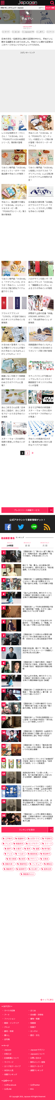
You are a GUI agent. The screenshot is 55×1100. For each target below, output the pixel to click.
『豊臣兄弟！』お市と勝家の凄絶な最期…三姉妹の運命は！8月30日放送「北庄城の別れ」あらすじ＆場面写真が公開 (38, 817)
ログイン (41, 8)
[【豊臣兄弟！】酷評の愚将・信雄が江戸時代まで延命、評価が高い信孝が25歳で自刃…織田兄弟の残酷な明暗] (11, 667)
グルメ (7, 1027)
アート (7, 1014)
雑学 (9, 848)
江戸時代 (8, 838)
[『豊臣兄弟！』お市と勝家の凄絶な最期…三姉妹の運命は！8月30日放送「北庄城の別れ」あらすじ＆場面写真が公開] (11, 819)
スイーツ (48, 843)
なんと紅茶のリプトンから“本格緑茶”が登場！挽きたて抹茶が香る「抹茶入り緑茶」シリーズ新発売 (38, 760)
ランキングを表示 (27, 829)
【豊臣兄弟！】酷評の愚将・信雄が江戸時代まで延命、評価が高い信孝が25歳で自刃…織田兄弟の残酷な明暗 (37, 665)
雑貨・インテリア (11, 1023)
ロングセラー (33, 843)
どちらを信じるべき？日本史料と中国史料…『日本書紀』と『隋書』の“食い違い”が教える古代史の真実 (37, 622)
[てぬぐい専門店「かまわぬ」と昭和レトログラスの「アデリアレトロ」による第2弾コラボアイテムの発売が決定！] (41, 158)
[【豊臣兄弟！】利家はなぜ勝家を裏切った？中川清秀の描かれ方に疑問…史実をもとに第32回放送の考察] (11, 639)
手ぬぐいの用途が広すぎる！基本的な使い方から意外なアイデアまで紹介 (40, 441)
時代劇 (47, 848)
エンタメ (34, 1031)
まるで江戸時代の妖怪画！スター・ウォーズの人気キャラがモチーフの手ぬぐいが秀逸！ (40, 412)
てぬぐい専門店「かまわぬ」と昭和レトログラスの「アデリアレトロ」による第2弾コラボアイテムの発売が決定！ (40, 173)
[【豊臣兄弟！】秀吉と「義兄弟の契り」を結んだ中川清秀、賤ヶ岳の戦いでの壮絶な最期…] (11, 750)
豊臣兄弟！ (9, 864)
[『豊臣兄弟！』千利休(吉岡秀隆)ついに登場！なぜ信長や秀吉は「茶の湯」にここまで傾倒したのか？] (11, 722)
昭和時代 (22, 869)
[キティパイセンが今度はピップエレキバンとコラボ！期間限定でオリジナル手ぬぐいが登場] (41, 366)
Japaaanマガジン (37, 1049)
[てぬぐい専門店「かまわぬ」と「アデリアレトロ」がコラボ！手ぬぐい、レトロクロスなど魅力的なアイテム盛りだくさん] (14, 269)
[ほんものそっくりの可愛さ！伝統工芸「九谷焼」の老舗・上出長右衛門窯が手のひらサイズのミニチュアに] (11, 791)
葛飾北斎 (47, 869)
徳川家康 (12, 858)
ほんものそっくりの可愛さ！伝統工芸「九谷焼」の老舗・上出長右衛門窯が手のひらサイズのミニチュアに (37, 788)
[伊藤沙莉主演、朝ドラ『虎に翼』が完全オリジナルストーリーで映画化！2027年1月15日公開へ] (11, 653)
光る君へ (34, 869)
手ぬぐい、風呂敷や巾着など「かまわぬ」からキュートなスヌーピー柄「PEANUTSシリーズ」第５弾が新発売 (13, 208)
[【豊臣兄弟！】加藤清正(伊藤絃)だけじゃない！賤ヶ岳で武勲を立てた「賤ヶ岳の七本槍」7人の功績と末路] (11, 584)
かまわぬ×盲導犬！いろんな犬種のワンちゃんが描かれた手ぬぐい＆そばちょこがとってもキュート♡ (13, 349)
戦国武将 (19, 843)
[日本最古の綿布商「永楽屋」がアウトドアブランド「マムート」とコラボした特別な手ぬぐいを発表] (41, 192)
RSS (47, 527)
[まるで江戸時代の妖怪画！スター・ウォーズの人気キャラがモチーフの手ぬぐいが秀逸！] (41, 397)
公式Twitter (21, 527)
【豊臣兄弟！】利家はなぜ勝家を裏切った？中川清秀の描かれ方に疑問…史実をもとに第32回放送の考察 (37, 636)
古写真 (7, 1039)
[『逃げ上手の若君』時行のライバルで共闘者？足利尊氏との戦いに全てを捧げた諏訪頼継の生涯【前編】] (11, 598)
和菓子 (33, 1027)
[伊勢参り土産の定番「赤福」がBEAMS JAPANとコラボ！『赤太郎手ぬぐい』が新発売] (41, 303)
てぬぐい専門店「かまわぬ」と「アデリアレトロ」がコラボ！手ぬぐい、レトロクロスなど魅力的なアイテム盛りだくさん (13, 284)
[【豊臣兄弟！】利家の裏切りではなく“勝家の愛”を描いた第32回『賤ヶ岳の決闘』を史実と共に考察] (11, 708)
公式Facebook (8, 527)
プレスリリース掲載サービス (26, 510)
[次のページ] (32, 452)
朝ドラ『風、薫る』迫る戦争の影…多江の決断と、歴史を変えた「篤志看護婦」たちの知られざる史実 (38, 567)
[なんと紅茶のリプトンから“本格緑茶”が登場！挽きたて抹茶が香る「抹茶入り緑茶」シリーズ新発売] (11, 764)
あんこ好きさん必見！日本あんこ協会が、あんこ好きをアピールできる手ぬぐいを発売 (13, 412)
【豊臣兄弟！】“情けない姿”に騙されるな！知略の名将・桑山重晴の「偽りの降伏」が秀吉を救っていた (38, 553)
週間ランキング (36, 1070)
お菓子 (18, 848)
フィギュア (36, 864)
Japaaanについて (37, 1053)
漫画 (37, 848)
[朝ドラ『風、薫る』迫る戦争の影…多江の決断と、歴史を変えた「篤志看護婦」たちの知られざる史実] (11, 570)
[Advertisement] (27, 82)
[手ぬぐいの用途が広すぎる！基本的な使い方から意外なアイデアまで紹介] (41, 429)
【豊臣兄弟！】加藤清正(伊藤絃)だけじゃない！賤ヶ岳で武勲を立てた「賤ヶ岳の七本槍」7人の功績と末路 (38, 581)
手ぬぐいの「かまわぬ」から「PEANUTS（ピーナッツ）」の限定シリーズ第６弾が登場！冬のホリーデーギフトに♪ (40, 139)
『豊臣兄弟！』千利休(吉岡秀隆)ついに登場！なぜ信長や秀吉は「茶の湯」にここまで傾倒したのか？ (38, 719)
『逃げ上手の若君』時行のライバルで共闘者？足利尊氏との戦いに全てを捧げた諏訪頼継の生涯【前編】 (37, 595)
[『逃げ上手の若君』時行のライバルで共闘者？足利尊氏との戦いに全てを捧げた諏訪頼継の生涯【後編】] (11, 681)
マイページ (8, 1062)
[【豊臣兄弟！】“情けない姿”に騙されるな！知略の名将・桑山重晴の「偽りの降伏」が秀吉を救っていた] (11, 556)
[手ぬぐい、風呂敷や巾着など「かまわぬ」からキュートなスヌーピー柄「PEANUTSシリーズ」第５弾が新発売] (14, 192)
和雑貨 (33, 1023)
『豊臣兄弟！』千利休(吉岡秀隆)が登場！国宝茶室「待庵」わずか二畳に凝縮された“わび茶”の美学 (38, 608)
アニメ (8, 843)
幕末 (28, 848)
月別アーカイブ (36, 1066)
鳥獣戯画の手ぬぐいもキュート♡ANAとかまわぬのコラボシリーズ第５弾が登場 (40, 347)
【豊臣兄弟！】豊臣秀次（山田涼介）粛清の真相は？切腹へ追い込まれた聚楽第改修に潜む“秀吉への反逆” (38, 733)
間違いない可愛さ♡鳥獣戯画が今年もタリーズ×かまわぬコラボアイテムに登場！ (13, 380)
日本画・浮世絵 (36, 1014)
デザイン (34, 858)
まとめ (17, 31)
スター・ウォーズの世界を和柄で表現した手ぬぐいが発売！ (13, 441)
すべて (7, 31)
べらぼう (21, 853)
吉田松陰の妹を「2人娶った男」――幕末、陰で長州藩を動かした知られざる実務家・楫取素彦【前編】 (38, 774)
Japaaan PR (29, 31)
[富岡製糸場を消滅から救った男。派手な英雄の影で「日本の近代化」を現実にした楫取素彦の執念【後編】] (11, 805)
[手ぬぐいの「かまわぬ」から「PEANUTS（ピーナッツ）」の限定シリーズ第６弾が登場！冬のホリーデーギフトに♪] (41, 123)
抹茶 (23, 858)
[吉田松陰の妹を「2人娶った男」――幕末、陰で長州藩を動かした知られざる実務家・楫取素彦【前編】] (11, 778)
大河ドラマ (34, 838)
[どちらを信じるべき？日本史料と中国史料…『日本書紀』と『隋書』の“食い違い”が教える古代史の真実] (11, 625)
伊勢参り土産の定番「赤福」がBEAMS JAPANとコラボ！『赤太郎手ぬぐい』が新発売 (40, 318)
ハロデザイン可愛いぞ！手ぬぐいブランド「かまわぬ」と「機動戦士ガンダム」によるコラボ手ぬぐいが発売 (40, 283)
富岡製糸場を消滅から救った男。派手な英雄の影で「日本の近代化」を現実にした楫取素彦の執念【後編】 (37, 802)
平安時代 (48, 838)
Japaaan (27, 2)
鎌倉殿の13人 (28, 874)
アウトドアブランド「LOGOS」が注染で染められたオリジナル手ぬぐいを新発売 (13, 318)
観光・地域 (8, 1031)
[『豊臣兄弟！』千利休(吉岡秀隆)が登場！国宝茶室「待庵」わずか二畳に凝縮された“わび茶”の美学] (11, 612)
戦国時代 (21, 838)
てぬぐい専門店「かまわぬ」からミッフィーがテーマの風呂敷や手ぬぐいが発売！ (13, 170)
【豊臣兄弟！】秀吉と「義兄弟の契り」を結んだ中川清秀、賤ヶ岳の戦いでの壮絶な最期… (37, 747)
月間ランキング (10, 1074)
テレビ (9, 853)
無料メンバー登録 (37, 1062)
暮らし (7, 1035)
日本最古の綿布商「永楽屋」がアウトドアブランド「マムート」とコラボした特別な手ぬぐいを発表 (40, 206)
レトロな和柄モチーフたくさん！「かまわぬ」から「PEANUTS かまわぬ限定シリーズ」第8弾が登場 (13, 137)
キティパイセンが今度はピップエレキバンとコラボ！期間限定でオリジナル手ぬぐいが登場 (40, 380)
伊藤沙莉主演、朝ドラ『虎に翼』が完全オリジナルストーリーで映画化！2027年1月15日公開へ (38, 650)
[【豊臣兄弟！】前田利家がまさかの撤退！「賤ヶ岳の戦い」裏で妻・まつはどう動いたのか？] (11, 695)
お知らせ (8, 1053)
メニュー (3, 3)
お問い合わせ (35, 1058)
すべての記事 (9, 1010)
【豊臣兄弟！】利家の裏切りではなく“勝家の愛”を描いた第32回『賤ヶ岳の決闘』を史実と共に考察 (37, 705)
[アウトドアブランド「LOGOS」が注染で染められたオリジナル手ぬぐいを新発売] (14, 303)
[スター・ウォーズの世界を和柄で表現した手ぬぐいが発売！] (14, 429)
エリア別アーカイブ (12, 1066)
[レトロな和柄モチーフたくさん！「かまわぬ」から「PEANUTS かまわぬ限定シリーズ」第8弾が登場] (14, 123)
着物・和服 (34, 1018)
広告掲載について (11, 1058)
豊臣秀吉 (23, 864)
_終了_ (41, 31)
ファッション (9, 1018)
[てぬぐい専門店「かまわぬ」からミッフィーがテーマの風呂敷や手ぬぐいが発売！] (14, 158)
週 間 (27, 544)
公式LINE (34, 527)
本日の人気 (8, 1070)
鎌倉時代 (9, 869)
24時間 (10, 544)
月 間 (45, 544)
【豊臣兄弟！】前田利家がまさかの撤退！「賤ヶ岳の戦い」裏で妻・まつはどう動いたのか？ (37, 691)
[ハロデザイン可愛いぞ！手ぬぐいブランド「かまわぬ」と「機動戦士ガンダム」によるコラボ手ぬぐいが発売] (41, 269)
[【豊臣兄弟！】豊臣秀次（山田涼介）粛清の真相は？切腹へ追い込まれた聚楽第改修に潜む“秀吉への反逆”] (11, 736)
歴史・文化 (34, 1035)
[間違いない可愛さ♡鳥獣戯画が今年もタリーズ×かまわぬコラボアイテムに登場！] (14, 366)
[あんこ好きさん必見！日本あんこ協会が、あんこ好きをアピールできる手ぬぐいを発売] (14, 397)
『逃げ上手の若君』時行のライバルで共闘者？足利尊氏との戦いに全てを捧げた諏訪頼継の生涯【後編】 (37, 678)
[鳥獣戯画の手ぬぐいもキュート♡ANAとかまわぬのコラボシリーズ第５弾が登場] (41, 335)
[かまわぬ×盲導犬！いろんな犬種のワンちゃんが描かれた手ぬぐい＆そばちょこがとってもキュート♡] (14, 335)
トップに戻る (48, 999)
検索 (52, 3)
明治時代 (46, 853)
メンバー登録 (50, 8)
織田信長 (34, 853)
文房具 (45, 858)
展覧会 (49, 864)
